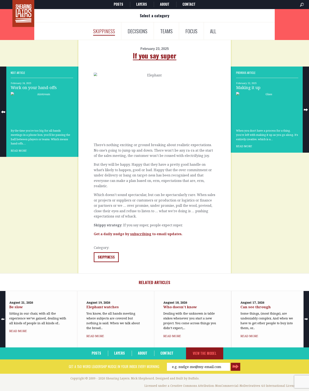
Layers (141, 4)
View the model (205, 353)
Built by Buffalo (187, 378)
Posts (118, 4)
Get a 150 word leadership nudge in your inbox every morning (114, 366)
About (164, 4)
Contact (188, 4)
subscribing (140, 234)
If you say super (154, 55)
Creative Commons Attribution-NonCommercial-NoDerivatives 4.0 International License (233, 386)
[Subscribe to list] (235, 367)
